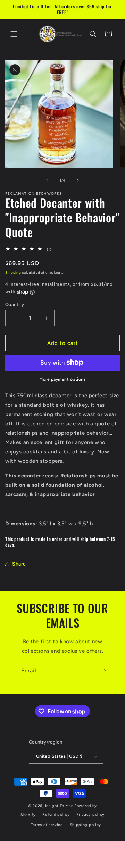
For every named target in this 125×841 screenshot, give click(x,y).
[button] (14, 34)
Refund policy (55, 814)
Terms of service (47, 825)
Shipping (13, 272)
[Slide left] (47, 180)
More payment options (62, 379)
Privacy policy (90, 814)
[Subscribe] (103, 671)
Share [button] (19, 564)
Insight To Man (59, 806)
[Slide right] (77, 180)
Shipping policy (85, 825)
